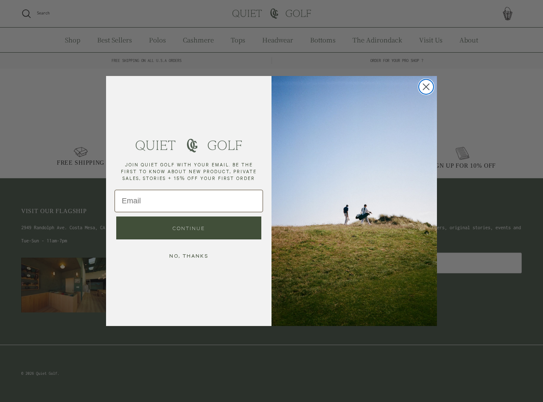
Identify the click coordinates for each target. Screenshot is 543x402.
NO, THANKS (188, 255)
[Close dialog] (426, 86)
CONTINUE (189, 228)
